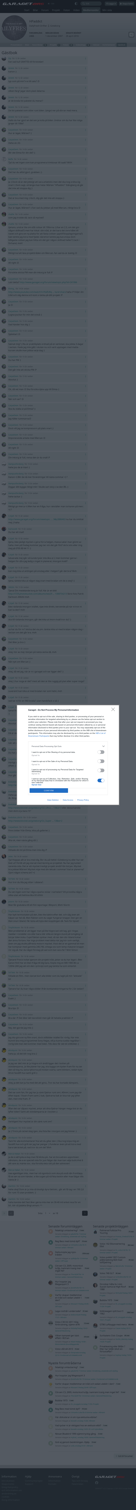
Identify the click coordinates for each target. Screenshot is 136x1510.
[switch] (100, 752)
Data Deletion (53, 800)
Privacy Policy (83, 800)
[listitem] (68, 746)
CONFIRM (49, 791)
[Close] (113, 710)
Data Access (68, 800)
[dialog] (68, 755)
